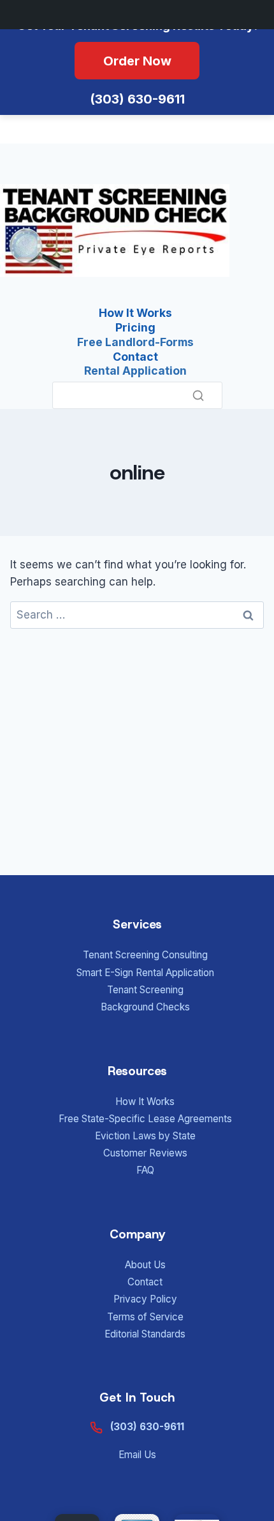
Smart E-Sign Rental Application (145, 973)
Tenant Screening (145, 990)
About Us (145, 1265)
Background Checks (145, 1007)
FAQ (145, 1170)
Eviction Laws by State (145, 1136)
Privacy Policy (145, 1299)
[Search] (198, 395)
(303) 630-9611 (137, 99)
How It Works (145, 1102)
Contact (144, 1282)
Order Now (137, 61)
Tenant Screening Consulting (145, 955)
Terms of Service (145, 1317)
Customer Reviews (145, 1153)
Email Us (137, 1455)
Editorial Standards (145, 1334)
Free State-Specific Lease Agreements (145, 1119)
